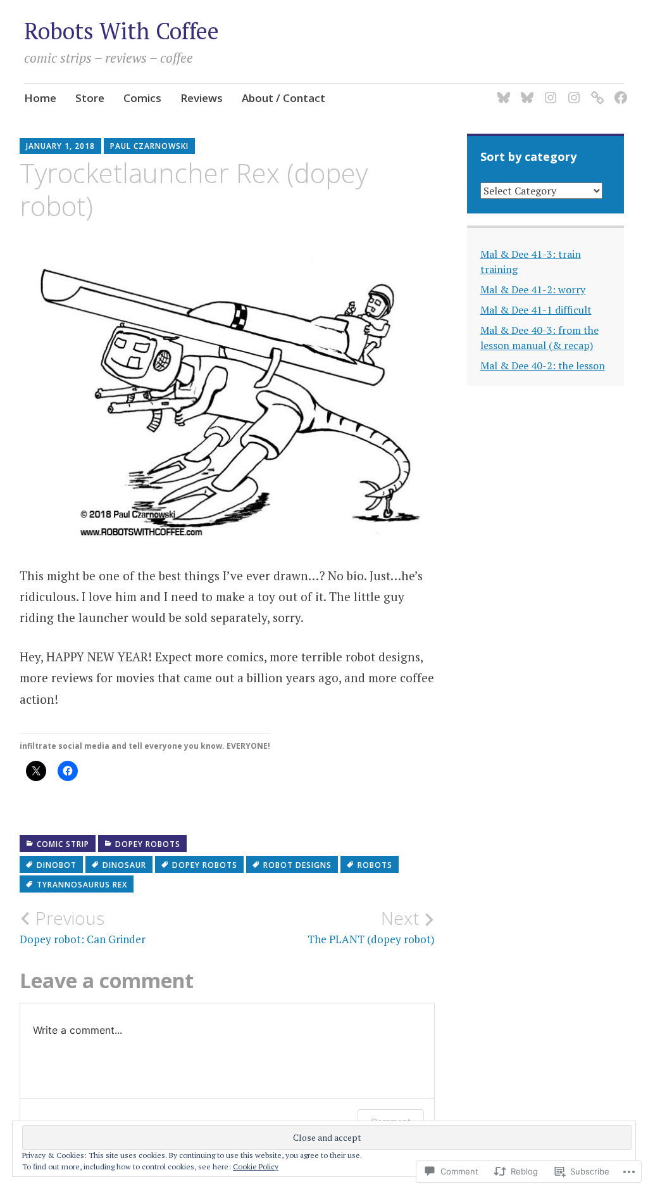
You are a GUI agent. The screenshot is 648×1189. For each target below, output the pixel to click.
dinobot (57, 865)
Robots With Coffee (121, 31)
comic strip (63, 844)
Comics (142, 98)
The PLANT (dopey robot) (371, 927)
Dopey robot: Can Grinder (83, 927)
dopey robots (147, 844)
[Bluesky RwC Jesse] (525, 89)
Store (89, 98)
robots (375, 865)
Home (40, 98)
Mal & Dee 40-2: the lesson (542, 365)
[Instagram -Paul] (548, 89)
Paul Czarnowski (149, 146)
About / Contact (283, 98)
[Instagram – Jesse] (571, 89)
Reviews (201, 98)
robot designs (297, 865)
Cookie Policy (255, 1166)
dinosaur (124, 865)
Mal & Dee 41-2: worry (532, 289)
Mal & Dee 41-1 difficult (536, 310)
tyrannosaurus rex (82, 884)
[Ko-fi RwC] (595, 89)
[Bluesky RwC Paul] (501, 89)
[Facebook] (618, 89)
